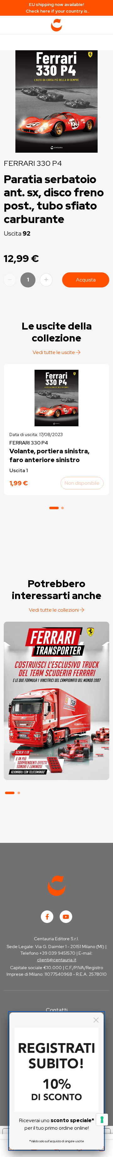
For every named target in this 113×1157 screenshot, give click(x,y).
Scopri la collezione (56, 751)
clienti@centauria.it (56, 960)
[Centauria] (56, 25)
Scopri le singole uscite (56, 768)
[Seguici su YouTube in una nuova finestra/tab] (66, 916)
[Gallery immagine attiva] (56, 100)
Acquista (86, 279)
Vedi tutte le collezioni (54, 610)
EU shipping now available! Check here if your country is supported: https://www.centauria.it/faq (57, 8)
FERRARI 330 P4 (33, 163)
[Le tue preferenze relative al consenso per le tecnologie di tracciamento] (102, 1120)
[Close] (96, 1020)
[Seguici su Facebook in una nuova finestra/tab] (47, 916)
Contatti (56, 1009)
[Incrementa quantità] (46, 280)
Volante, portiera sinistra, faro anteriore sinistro (49, 455)
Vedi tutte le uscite (54, 352)
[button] (54, 508)
